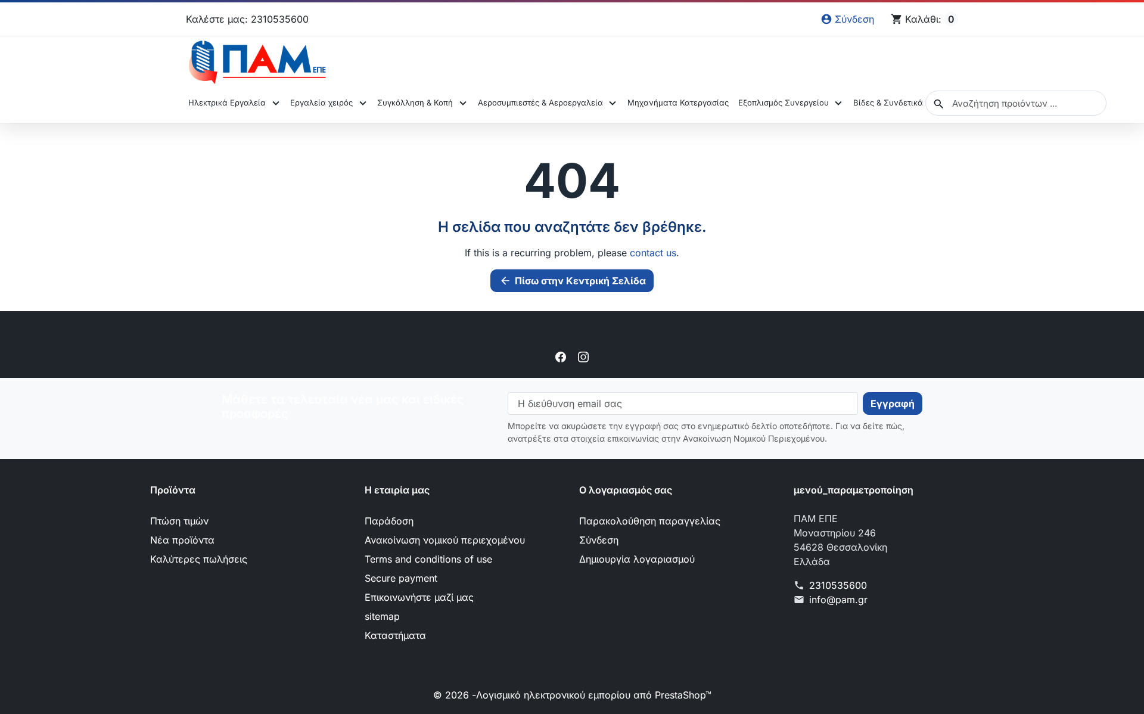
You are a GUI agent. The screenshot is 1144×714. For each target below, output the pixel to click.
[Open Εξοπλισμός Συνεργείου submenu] (838, 103)
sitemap (382, 616)
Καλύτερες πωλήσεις (198, 559)
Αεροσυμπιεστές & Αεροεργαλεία (540, 102)
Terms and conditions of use (428, 559)
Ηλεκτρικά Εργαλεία (227, 102)
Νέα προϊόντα (182, 540)
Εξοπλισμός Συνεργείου (783, 102)
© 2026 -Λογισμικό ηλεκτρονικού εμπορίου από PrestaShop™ (572, 695)
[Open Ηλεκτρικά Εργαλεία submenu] (275, 103)
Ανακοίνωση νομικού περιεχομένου (445, 540)
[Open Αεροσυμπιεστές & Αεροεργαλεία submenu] (612, 103)
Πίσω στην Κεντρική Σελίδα (572, 281)
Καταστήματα (395, 635)
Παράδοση (389, 521)
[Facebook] (561, 356)
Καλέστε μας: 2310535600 (247, 19)
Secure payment (401, 578)
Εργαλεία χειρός (321, 102)
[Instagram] (583, 356)
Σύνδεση (598, 540)
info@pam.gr (838, 600)
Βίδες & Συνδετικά (888, 102)
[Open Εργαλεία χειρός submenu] (362, 103)
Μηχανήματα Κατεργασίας (678, 102)
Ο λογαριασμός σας (625, 490)
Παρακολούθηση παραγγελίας (649, 521)
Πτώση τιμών (179, 521)
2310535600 (838, 585)
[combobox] (1015, 103)
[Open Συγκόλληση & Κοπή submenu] (462, 103)
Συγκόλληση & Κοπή (415, 102)
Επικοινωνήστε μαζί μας (419, 597)
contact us (653, 253)
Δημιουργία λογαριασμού (637, 559)
